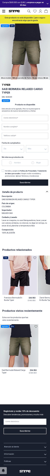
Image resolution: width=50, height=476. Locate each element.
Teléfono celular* (10, 136)
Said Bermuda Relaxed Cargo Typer (14, 371)
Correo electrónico (12, 421)
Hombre (17, 163)
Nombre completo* (11, 127)
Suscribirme (25, 182)
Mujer (38, 163)
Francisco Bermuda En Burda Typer (13, 299)
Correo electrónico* (11, 118)
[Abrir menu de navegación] (4, 11)
